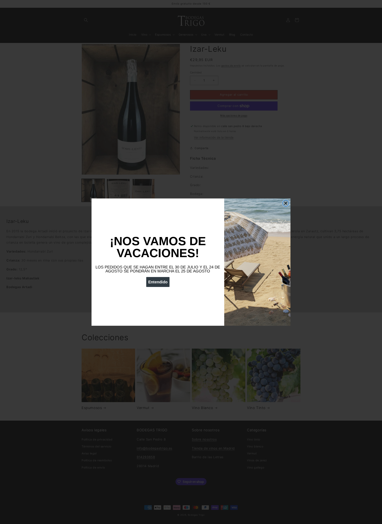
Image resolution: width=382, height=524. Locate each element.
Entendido (158, 282)
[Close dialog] (286, 203)
